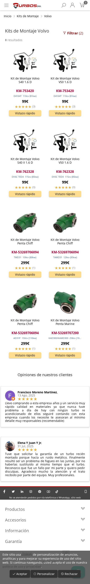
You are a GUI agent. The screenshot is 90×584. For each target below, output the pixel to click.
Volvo (47, 16)
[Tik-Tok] (57, 491)
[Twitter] (13, 491)
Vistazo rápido (25, 113)
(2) (75, 33)
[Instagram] (30, 491)
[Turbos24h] (27, 5)
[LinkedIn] (22, 491)
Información (17, 530)
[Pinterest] (39, 491)
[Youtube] (48, 491)
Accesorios (15, 520)
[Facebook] (4, 491)
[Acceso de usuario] (72, 5)
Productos (15, 509)
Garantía (13, 541)
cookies (27, 555)
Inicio (7, 16)
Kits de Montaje (28, 16)
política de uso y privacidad (22, 566)
